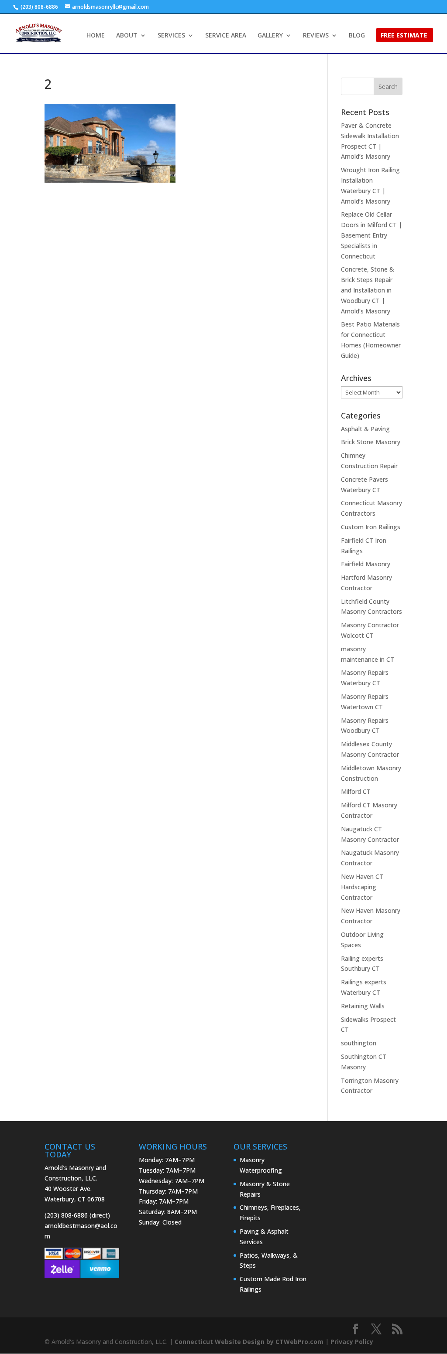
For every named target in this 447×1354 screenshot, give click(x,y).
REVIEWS (316, 35)
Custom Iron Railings (370, 527)
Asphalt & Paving (365, 429)
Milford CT (356, 791)
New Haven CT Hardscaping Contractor (362, 887)
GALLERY (270, 35)
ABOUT (127, 35)
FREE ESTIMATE (404, 35)
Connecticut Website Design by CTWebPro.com (249, 1341)
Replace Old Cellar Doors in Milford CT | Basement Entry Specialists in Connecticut (371, 235)
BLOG (357, 35)
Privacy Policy (351, 1341)
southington (358, 1043)
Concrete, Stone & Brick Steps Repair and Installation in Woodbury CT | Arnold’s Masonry (367, 290)
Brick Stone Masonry (370, 442)
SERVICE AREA (225, 35)
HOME (95, 35)
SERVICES (171, 35)
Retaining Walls (363, 1006)
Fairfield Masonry (365, 564)
